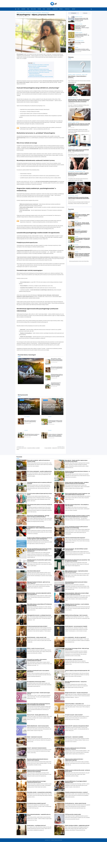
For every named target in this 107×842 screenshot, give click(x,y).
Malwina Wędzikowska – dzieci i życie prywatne (38, 725)
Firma (28, 9)
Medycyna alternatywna (21, 12)
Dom (18, 9)
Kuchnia (82, 40)
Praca (44, 9)
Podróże (39, 9)
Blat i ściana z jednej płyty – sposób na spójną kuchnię (57, 368)
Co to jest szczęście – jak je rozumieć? (74, 714)
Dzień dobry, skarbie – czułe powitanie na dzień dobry (39, 792)
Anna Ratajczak (26, 16)
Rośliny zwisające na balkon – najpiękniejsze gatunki (77, 825)
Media (86, 74)
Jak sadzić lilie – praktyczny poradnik (73, 659)
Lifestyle (83, 74)
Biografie (23, 9)
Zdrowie (60, 9)
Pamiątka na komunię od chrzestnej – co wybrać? (76, 792)
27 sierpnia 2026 (54, 386)
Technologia (55, 9)
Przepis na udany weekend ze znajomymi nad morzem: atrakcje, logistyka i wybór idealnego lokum (39, 538)
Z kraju (76, 97)
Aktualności (77, 16)
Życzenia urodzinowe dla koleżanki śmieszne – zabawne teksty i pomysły (38, 760)
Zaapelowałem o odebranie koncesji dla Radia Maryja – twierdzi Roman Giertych (78, 150)
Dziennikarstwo (78, 74)
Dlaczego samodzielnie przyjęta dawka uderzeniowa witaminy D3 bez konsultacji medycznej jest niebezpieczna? (39, 550)
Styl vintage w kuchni (79, 42)
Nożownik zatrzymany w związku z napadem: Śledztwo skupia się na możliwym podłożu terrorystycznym (78, 174)
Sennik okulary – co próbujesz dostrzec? (36, 825)
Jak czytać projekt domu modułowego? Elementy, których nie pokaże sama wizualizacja (38, 704)
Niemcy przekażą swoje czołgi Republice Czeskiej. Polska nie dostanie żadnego (81, 19)
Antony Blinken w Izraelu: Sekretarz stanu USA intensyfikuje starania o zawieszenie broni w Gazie (79, 125)
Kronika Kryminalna (71, 171)
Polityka (74, 122)
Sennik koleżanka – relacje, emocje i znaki (36, 637)
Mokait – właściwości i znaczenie (34, 736)
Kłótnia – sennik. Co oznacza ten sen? (35, 648)
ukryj (34, 63)
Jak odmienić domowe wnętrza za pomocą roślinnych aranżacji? (56, 383)
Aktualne (85, 13)
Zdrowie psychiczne (45, 12)
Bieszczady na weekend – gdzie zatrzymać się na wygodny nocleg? (31, 376)
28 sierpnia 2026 (54, 362)
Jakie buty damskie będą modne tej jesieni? (75, 537)
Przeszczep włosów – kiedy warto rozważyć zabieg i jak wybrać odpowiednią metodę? (77, 594)
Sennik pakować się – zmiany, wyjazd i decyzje (75, 803)
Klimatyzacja (71, 261)
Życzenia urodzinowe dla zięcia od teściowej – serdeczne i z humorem (75, 748)
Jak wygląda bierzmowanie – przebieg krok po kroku (39, 615)
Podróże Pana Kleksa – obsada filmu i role (74, 703)
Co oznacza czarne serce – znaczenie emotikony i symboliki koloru (28, 448)
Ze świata (80, 16)
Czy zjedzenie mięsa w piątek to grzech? (36, 803)
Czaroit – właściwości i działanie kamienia (36, 748)
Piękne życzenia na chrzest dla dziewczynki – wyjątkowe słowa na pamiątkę (37, 771)
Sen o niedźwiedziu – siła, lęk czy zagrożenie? (75, 637)
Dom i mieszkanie (78, 40)
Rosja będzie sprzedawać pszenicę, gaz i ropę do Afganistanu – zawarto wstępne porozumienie (82, 27)
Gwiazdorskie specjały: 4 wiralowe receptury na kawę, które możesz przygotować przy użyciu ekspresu (77, 516)
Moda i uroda (33, 9)
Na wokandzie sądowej (78, 171)
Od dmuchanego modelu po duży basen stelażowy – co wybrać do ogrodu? (57, 375)
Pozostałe (67, 9)
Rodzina (48, 9)
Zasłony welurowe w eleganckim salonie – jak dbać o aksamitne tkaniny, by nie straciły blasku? (55, 435)
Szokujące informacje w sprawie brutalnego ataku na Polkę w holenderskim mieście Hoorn (78, 198)
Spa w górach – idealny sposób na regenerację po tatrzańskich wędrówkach (56, 359)
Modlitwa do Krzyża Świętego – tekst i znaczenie (76, 615)
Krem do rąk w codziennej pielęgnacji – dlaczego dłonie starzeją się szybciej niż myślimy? (38, 516)
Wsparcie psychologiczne (36, 12)
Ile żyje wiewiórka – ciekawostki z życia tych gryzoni (55, 447)
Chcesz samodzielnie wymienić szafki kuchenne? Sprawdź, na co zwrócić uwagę (76, 527)
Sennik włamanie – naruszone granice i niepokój (76, 626)
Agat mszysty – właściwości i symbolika (74, 736)
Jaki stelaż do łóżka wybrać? (33, 571)
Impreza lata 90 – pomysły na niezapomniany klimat (77, 725)
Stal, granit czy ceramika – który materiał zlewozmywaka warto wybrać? (36, 660)
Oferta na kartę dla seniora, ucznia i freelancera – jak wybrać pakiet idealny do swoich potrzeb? (77, 494)
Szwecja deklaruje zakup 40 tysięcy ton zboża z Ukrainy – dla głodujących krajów (82, 35)
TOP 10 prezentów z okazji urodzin (73, 814)
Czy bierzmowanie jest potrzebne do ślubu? (37, 626)
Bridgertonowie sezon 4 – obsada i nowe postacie (76, 692)
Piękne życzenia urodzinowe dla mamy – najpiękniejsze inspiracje (74, 760)
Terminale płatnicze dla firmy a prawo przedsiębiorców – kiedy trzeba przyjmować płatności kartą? (39, 527)
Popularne (74, 13)
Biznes (74, 97)
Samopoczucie (29, 12)
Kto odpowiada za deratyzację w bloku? (36, 681)
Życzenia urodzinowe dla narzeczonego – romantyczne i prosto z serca (36, 782)
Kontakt (73, 9)
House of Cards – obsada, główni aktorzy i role (37, 714)
